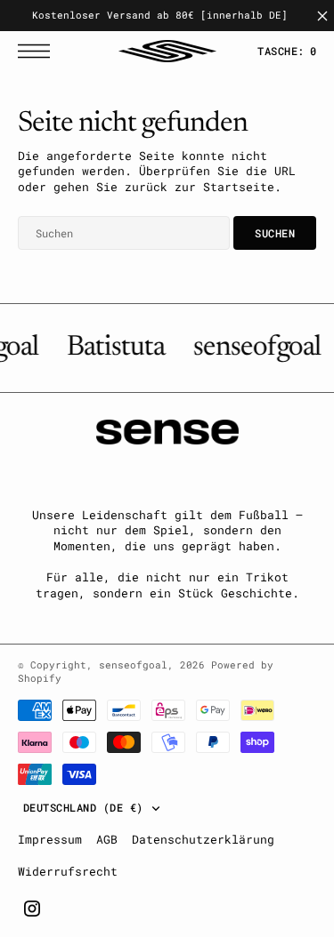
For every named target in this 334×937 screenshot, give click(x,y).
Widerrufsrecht (68, 871)
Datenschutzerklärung (203, 839)
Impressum (50, 839)
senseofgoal (133, 665)
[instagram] (32, 908)
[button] (38, 51)
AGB (107, 839)
